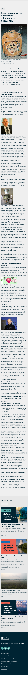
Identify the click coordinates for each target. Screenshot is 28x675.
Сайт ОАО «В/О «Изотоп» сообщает (14, 211)
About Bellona (4, 666)
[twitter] (5, 648)
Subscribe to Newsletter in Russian (9, 661)
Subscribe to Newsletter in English (9, 658)
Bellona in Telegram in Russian (8, 663)
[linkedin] (2, 648)
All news (4, 503)
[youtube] (8, 648)
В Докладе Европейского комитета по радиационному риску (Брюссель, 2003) (13, 340)
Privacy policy (4, 669)
